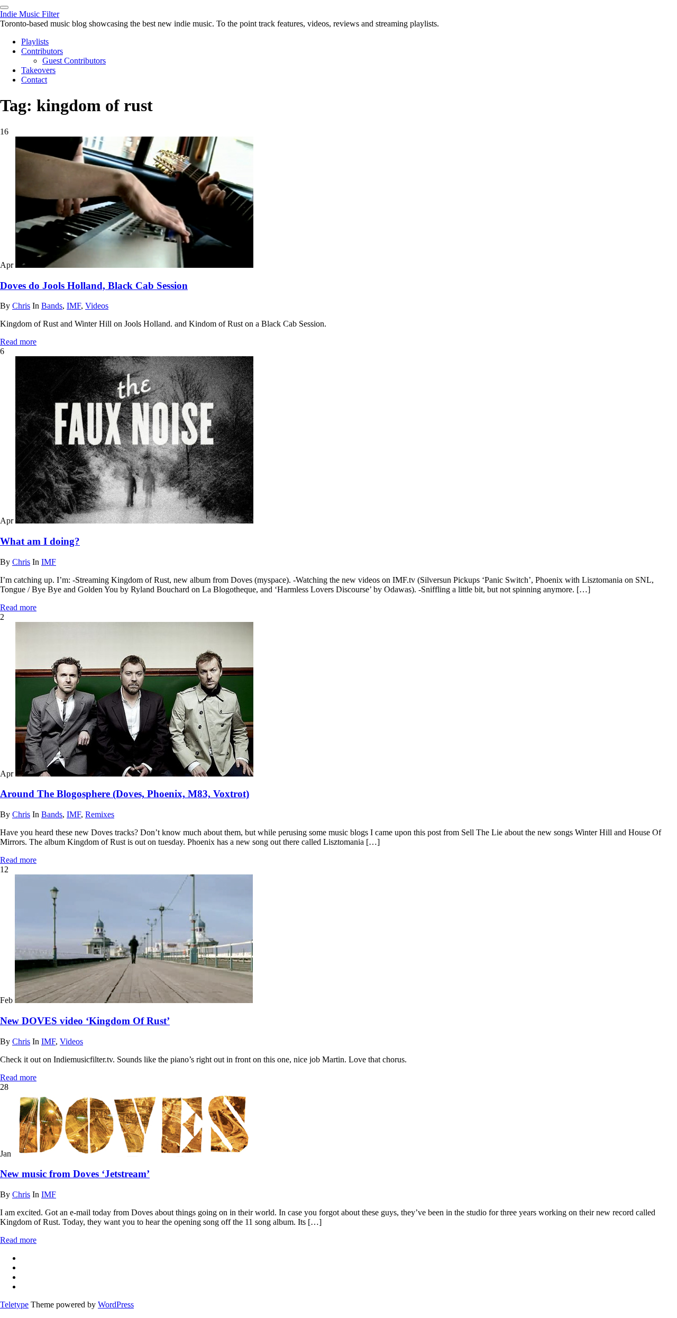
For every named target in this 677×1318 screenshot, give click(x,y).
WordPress (116, 1304)
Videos (96, 305)
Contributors (42, 51)
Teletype (14, 1304)
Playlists (35, 41)
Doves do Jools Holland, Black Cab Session (94, 285)
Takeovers (38, 70)
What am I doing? (40, 541)
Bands (51, 305)
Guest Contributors (74, 60)
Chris (21, 305)
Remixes (99, 814)
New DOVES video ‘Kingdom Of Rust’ (85, 1020)
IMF (74, 305)
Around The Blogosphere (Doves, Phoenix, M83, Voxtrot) (124, 793)
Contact (34, 79)
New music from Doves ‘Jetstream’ (75, 1173)
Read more (18, 341)
